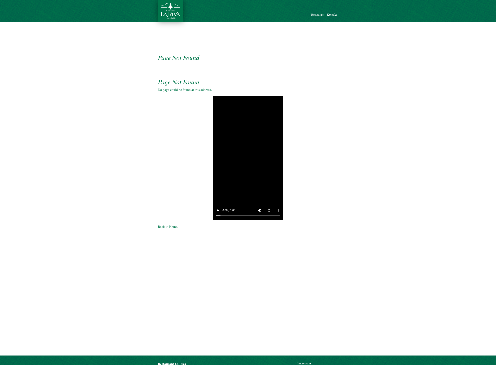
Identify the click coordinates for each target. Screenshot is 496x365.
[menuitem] (318, 10)
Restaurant (317, 14)
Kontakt (332, 14)
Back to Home (167, 226)
